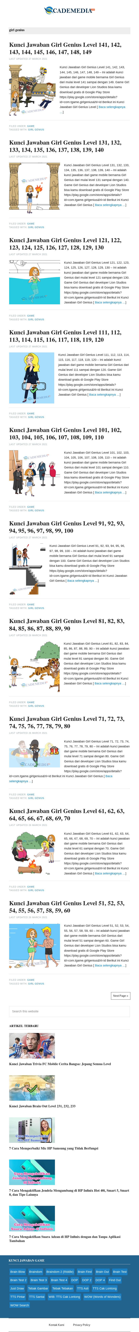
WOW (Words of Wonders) (102, 1296)
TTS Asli (82, 1288)
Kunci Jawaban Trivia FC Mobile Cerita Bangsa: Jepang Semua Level (60, 1063)
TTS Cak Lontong (105, 1288)
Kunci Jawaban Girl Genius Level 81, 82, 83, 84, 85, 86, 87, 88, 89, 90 (66, 624)
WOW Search (19, 1305)
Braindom (35, 1271)
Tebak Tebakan (62, 1288)
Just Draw (17, 1288)
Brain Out (102, 1271)
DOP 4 (100, 1280)
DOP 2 (86, 1280)
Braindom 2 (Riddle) (60, 1271)
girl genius (36, 129)
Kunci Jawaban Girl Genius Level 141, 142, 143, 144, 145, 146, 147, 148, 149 (65, 48)
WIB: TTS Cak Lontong (64, 1296)
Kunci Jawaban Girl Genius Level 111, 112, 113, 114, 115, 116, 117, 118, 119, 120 (65, 336)
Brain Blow (17, 1271)
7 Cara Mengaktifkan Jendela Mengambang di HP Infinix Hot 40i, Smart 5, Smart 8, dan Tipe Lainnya (69, 1192)
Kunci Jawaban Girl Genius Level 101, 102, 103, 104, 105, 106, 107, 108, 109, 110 (65, 433)
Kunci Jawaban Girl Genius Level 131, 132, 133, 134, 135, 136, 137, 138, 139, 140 (65, 146)
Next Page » (120, 995)
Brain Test (120, 1271)
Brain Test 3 (39, 1280)
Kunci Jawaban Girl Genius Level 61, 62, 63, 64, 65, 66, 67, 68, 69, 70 (66, 814)
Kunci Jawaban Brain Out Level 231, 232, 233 (42, 1106)
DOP (74, 1280)
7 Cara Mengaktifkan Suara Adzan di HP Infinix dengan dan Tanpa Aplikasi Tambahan (65, 1238)
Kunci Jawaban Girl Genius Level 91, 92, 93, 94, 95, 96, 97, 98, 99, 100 (66, 527)
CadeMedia (69, 10)
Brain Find (85, 1271)
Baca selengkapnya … (110, 205)
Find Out (115, 1280)
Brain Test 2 (18, 1280)
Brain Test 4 (59, 1280)
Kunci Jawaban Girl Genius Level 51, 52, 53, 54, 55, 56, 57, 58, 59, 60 (66, 906)
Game (31, 126)
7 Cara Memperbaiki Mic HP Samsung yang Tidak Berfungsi (53, 1148)
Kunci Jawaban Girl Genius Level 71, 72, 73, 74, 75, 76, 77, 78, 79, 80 (66, 722)
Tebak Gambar (38, 1288)
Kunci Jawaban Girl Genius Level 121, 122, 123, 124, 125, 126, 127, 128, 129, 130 (65, 243)
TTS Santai (36, 1296)
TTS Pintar (17, 1296)
